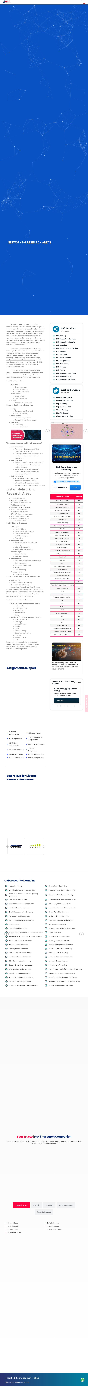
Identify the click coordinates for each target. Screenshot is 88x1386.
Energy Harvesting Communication (22, 977)
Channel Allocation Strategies (20, 886)
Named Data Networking (19, 500)
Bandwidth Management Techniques (63, 940)
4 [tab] (67, 706)
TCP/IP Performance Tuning (20, 910)
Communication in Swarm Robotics (23, 957)
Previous (7, 846)
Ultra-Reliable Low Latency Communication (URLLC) (65, 923)
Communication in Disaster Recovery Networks (23, 986)
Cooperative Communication (60, 914)
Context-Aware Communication (21, 923)
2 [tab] (60, 706)
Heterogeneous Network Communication (25, 969)
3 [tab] (64, 706)
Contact (75, 487)
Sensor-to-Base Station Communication (64, 953)
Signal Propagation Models (59, 898)
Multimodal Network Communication (23, 981)
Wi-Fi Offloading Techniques (60, 949)
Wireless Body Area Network (21, 507)
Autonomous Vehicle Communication (63, 981)
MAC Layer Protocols (56, 886)
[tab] (21, 1205)
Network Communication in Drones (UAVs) (25, 965)
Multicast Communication (59, 902)
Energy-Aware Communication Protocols (25, 928)
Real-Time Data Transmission (60, 919)
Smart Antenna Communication (21, 914)
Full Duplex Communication (59, 977)
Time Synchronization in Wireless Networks (65, 957)
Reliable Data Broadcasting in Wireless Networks (63, 986)
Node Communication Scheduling (22, 936)
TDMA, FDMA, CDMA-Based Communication (65, 890)
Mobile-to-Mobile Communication (22, 949)
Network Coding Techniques (20, 902)
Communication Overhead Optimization (25, 932)
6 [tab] (74, 706)
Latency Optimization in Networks (22, 940)
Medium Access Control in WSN (21, 890)
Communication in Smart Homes (61, 945)
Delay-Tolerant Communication (21, 919)
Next (44, 846)
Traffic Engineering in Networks (61, 894)
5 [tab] (71, 706)
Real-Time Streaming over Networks (63, 961)
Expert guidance (60, 487)
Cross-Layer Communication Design (23, 898)
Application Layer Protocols (19, 973)
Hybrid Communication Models (61, 906)
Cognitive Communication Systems (63, 973)
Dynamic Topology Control (19, 953)
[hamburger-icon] (83, 1)
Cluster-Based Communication (61, 936)
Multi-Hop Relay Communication (61, 965)
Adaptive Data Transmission (60, 910)
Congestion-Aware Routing (59, 928)
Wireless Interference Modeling (21, 894)
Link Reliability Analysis (57, 932)
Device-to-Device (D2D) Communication (65, 969)
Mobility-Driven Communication (21, 961)
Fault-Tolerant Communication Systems (25, 945)
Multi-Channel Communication (21, 906)
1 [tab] (57, 706)
